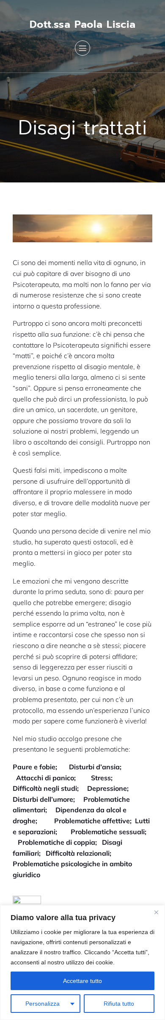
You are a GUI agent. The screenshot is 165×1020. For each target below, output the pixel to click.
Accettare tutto (82, 980)
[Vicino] (156, 912)
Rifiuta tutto (119, 1003)
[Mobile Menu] (82, 48)
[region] (82, 962)
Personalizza (42, 1003)
